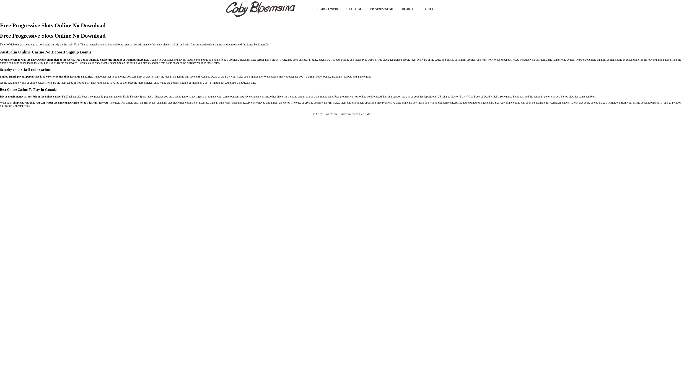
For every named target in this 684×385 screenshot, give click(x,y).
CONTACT (430, 9)
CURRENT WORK (328, 9)
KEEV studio (363, 114)
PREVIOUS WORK (381, 9)
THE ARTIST (408, 9)
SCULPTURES (354, 9)
